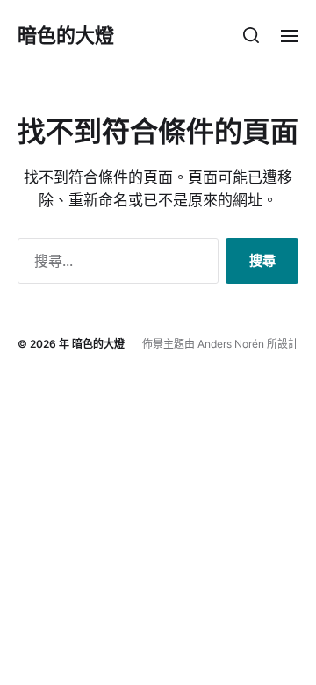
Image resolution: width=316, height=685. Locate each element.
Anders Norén (231, 343)
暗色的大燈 (66, 35)
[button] (251, 35)
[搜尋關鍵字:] (115, 264)
